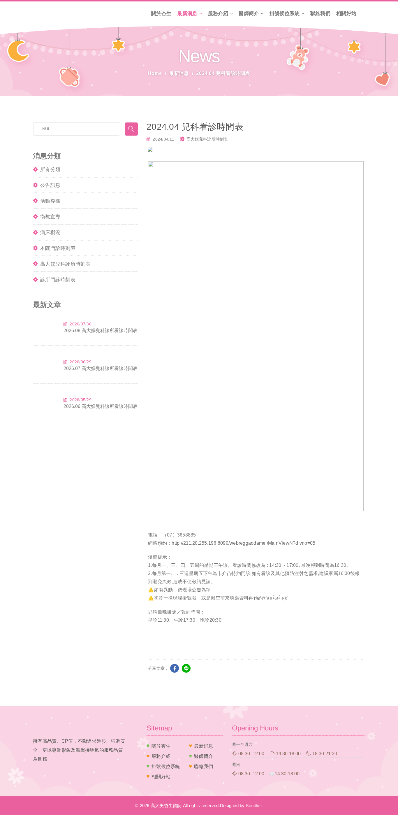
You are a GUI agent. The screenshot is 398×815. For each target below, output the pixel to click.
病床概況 (50, 232)
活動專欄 (50, 201)
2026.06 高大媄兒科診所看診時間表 (101, 406)
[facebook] (174, 668)
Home (155, 73)
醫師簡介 (249, 13)
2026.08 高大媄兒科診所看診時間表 (101, 330)
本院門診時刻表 (57, 248)
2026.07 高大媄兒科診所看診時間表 (101, 368)
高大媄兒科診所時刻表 (65, 264)
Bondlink (254, 805)
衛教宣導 (50, 217)
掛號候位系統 (285, 13)
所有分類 (50, 169)
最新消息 (187, 13)
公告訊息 (50, 185)
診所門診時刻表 (57, 280)
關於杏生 (161, 13)
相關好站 (346, 13)
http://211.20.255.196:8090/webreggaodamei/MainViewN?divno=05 (243, 543)
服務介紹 (218, 13)
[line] (186, 668)
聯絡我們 (320, 13)
